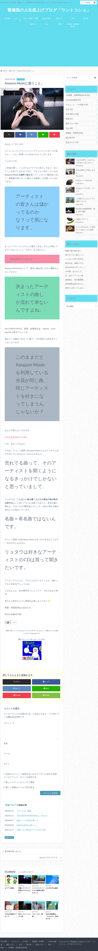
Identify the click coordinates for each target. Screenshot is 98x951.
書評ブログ (59, 18)
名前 (6, 743)
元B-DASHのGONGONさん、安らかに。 (33, 816)
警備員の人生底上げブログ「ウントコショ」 (49, 10)
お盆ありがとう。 (83, 220)
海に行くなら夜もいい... (74, 255)
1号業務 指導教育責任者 (73, 25)
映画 (59, 24)
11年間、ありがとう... (74, 271)
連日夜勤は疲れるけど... (74, 284)
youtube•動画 (46, 18)
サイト (7, 764)
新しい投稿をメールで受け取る (20, 787)
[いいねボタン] (8, 622)
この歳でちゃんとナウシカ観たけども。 (85, 201)
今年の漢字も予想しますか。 (85, 173)
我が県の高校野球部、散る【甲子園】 (85, 211)
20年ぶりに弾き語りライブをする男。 (32, 830)
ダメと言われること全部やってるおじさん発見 (85, 230)
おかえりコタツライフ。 (49, 857)
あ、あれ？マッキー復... (74, 275)
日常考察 (7, 18)
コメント (9, 723)
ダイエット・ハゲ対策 (20, 19)
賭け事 (86, 18)
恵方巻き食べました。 (14, 851)
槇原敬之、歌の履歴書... (74, 280)
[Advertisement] (49, 48)
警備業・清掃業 (33, 18)
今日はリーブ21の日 (84, 181)
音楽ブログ (33, 24)
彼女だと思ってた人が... (74, 288)
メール (7, 753)
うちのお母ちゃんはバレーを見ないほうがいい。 (85, 163)
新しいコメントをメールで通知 (20, 782)
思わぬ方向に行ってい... (74, 267)
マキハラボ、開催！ (25, 811)
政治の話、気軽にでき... (74, 263)
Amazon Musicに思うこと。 (28, 825)
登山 (46, 24)
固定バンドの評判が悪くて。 (28, 820)
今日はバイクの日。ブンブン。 (85, 191)
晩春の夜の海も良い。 (74, 251)
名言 (72, 18)
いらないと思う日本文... (74, 259)
